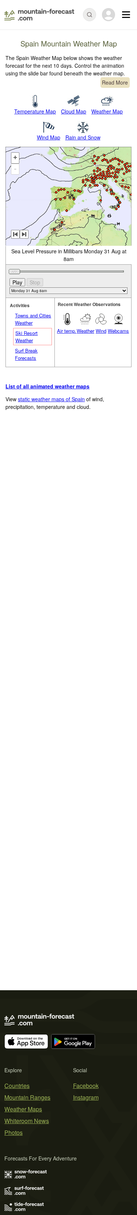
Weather (85, 330)
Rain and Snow (82, 137)
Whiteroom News (26, 1121)
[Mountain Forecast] (39, 15)
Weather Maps (23, 1109)
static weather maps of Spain (51, 399)
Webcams (118, 330)
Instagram (86, 1097)
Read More (115, 82)
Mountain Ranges (27, 1097)
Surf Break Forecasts (26, 354)
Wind (101, 330)
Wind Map (48, 137)
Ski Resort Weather (26, 336)
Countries (17, 1085)
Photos (13, 1132)
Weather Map (107, 111)
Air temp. (66, 330)
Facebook (86, 1085)
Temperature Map (35, 111)
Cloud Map (73, 111)
